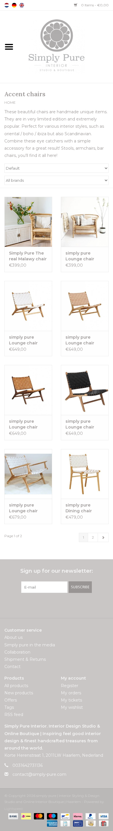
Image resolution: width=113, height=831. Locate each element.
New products (18, 692)
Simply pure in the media (29, 645)
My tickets (71, 700)
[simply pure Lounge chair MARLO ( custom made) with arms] (28, 474)
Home (10, 102)
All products (16, 685)
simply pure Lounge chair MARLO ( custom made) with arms (27, 508)
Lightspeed (13, 808)
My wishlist (72, 707)
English (21, 5)
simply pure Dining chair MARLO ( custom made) (83, 508)
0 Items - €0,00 (94, 5)
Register (69, 685)
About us (13, 637)
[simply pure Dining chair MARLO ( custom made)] (85, 474)
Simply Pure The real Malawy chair (28, 256)
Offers (10, 700)
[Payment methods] (12, 816)
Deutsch (14, 5)
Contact (12, 666)
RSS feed (13, 714)
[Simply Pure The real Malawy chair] (28, 222)
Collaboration (17, 652)
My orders (71, 692)
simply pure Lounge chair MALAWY (79, 256)
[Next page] (103, 537)
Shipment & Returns (25, 659)
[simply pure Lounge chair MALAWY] (85, 222)
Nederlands (6, 5)
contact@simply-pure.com (39, 774)
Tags (9, 707)
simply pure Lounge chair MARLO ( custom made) (27, 340)
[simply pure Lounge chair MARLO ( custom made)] (28, 306)
